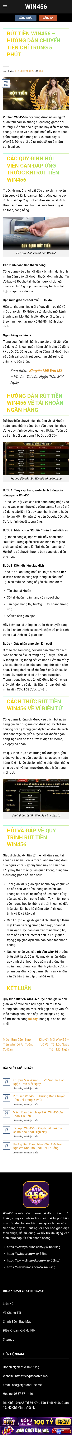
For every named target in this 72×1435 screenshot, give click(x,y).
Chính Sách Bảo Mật (17, 1321)
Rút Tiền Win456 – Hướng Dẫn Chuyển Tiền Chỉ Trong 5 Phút (39, 1098)
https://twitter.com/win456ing (27, 1254)
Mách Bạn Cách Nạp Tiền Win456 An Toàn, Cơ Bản (18, 1044)
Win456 (36, 7)
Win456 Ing (31, 1367)
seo (41, 71)
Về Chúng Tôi (12, 1313)
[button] (5, 6)
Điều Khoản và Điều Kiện (19, 1330)
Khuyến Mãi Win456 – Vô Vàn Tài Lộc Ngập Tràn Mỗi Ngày (54, 1044)
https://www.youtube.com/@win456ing (33, 1247)
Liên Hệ (8, 1304)
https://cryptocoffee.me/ (32, 1376)
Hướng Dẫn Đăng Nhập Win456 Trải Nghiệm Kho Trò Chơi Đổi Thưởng (37, 1146)
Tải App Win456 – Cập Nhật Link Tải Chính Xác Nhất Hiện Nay (38, 1130)
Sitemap (8, 1339)
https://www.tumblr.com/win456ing (31, 1267)
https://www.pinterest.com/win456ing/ (33, 1260)
